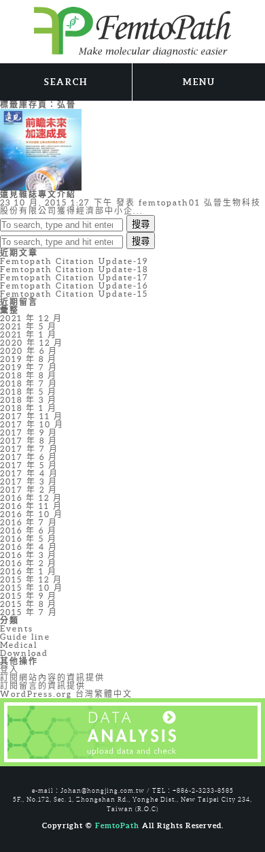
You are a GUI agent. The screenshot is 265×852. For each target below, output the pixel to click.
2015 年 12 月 (31, 579)
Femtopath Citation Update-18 (74, 269)
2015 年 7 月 (29, 612)
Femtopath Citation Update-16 (74, 285)
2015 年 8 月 (28, 604)
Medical (18, 644)
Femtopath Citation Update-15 (74, 293)
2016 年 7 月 (29, 522)
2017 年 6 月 (29, 457)
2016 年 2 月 (28, 563)
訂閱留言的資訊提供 (43, 685)
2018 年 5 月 (28, 391)
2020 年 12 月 (31, 342)
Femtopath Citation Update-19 (74, 261)
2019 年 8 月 (28, 359)
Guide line (25, 636)
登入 (9, 669)
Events (16, 628)
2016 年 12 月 (31, 497)
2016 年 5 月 (28, 538)
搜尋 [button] (140, 224)
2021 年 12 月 (31, 318)
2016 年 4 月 (29, 546)
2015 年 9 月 (28, 595)
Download (24, 653)
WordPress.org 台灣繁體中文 (66, 693)
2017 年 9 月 (29, 432)
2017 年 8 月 (29, 440)
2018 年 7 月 (29, 383)
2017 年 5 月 (29, 465)
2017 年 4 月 (29, 473)
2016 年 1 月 (28, 571)
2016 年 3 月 (28, 555)
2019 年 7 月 (29, 367)
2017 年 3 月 (29, 481)
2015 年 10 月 (31, 587)
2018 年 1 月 (28, 408)
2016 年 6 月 (28, 530)
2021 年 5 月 (28, 326)
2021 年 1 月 (28, 334)
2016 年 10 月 (31, 514)
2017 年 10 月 (32, 424)
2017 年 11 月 (31, 416)
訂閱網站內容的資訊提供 (52, 677)
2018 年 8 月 (28, 375)
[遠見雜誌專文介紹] (41, 148)
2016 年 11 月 (31, 506)
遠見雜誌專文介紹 (38, 194)
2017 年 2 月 (29, 489)
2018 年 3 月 (28, 399)
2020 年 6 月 (29, 350)
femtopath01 (169, 202)
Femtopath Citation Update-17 (74, 277)
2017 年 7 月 (29, 448)
